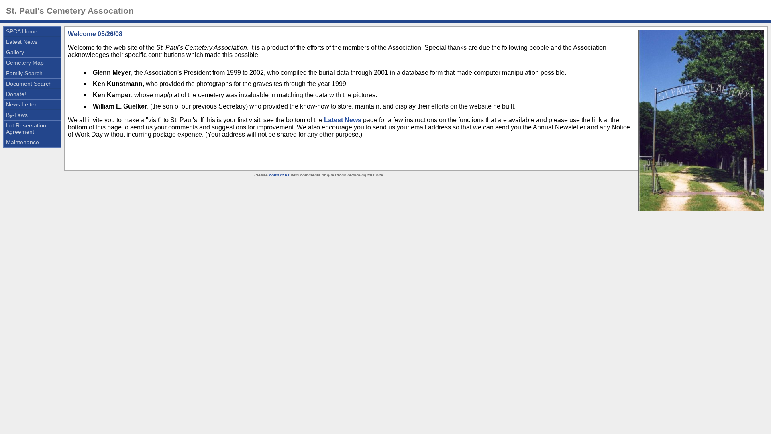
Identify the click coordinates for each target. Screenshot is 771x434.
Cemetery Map (25, 62)
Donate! (16, 94)
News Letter (21, 104)
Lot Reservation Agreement (26, 128)
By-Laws (17, 115)
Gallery (15, 52)
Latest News (21, 42)
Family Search (24, 73)
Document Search (29, 83)
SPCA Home (21, 31)
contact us (279, 175)
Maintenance (22, 142)
